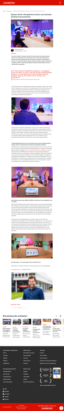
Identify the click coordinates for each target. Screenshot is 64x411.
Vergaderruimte (7, 371)
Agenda (25, 371)
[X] (21, 307)
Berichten (9, 11)
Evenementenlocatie (9, 369)
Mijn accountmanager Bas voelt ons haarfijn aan (36, 150)
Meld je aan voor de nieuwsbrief (48, 363)
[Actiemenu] (61, 408)
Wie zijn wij (26, 350)
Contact (42, 352)
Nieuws (25, 379)
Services (25, 363)
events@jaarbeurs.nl (16, 269)
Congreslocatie (7, 376)
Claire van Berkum (18, 49)
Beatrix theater (7, 379)
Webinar (5, 358)
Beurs (4, 352)
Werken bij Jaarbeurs (28, 381)
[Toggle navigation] (60, 2)
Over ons (25, 358)
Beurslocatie (6, 374)
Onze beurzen (26, 360)
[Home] (9, 2)
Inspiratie (25, 374)
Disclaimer (21, 405)
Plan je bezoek (43, 358)
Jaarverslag (26, 376)
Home (4, 11)
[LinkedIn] (18, 307)
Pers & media (43, 355)
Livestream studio (7, 381)
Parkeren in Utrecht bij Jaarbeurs (48, 360)
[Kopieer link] (26, 307)
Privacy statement (21, 408)
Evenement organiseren (10, 350)
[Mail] (15, 307)
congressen (25, 88)
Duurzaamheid (27, 355)
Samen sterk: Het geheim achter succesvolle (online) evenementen (29, 11)
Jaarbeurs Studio (35, 127)
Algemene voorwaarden (21, 407)
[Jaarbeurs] (47, 408)
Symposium (6, 363)
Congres (5, 355)
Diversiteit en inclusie (28, 352)
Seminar (5, 360)
